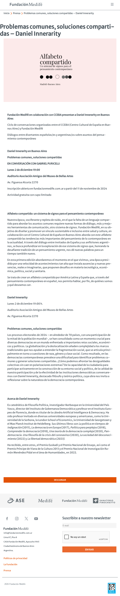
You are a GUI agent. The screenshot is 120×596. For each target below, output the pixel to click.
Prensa (16, 13)
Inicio (7, 13)
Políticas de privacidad (15, 558)
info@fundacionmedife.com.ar (18, 533)
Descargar (60, 480)
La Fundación (10, 564)
